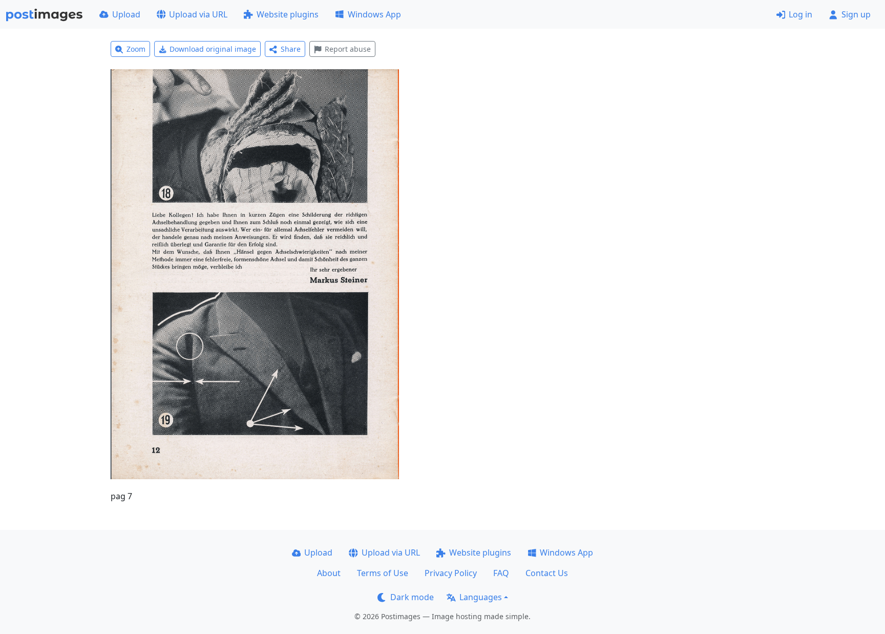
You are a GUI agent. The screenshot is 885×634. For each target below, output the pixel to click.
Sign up (856, 14)
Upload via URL (198, 14)
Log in (800, 14)
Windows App (374, 14)
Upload (126, 14)
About (329, 573)
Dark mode (412, 597)
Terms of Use (382, 573)
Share (291, 49)
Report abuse (348, 49)
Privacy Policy (451, 573)
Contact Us (546, 573)
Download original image (213, 49)
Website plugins (288, 14)
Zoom (136, 49)
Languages (480, 597)
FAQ (501, 573)
